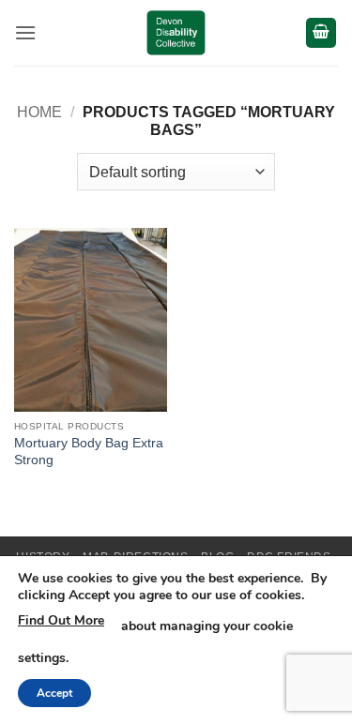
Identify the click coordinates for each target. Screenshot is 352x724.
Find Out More (61, 620)
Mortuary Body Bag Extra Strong (88, 451)
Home (39, 112)
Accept (54, 693)
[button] (25, 32)
